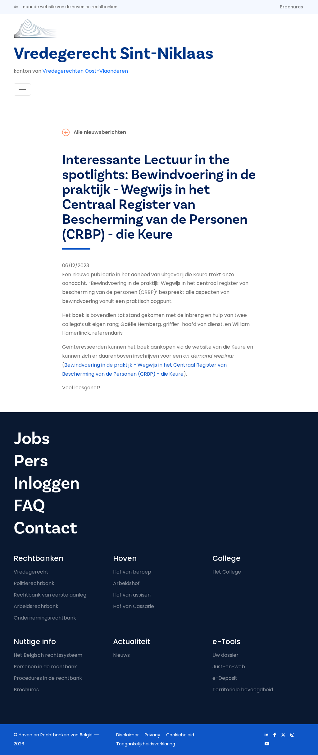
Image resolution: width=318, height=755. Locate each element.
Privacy (152, 735)
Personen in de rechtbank (45, 666)
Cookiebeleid (180, 735)
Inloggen (47, 483)
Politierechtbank (34, 583)
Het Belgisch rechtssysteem (48, 655)
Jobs (32, 438)
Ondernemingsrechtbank (45, 617)
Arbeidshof (126, 583)
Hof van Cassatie (133, 606)
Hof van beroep (132, 571)
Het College (226, 571)
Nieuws (121, 655)
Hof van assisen (132, 594)
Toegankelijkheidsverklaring (145, 744)
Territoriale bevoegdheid (242, 689)
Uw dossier (225, 655)
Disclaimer (127, 735)
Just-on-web (228, 666)
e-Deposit (224, 678)
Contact (45, 527)
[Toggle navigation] (22, 89)
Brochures (291, 7)
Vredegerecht (31, 571)
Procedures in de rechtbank (48, 678)
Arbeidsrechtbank (36, 606)
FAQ (29, 505)
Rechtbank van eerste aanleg (50, 594)
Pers (31, 460)
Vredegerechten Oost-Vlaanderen (85, 71)
